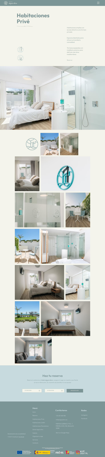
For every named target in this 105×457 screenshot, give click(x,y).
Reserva (35, 415)
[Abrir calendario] (62, 390)
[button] (98, 3)
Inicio (34, 412)
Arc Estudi (21, 437)
